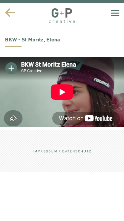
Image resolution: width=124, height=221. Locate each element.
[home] (62, 15)
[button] (115, 13)
